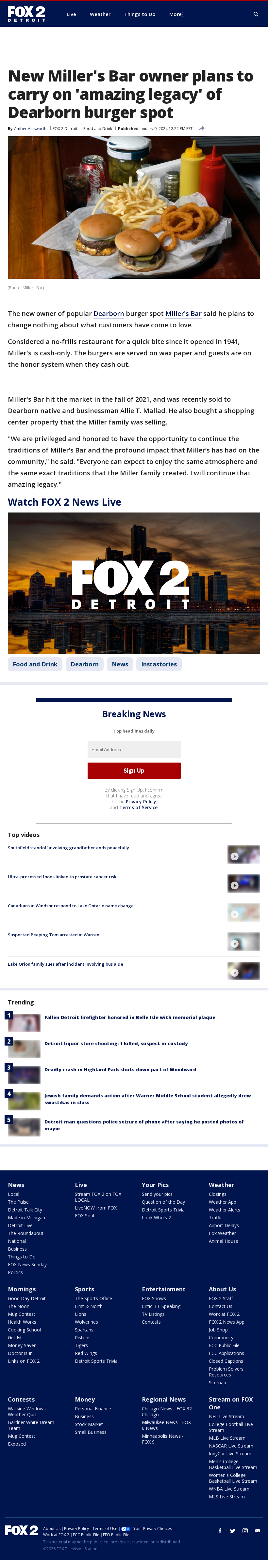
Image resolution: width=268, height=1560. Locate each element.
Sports (84, 1289)
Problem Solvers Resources (226, 1372)
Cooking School (24, 1330)
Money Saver (22, 1345)
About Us (222, 1289)
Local (13, 1194)
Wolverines (86, 1322)
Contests (151, 1322)
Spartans (84, 1330)
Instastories (159, 664)
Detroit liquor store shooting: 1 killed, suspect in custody (116, 1043)
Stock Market (89, 1424)
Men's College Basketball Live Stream (233, 1464)
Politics (15, 1272)
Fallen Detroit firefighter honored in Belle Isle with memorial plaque (129, 1017)
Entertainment (164, 1289)
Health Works (22, 1322)
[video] (243, 854)
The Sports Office (93, 1298)
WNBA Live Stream (229, 1489)
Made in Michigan (26, 1217)
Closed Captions (226, 1361)
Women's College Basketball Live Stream (233, 1478)
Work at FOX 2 (224, 1314)
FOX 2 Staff (221, 1298)
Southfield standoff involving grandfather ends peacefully (68, 848)
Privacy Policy (141, 801)
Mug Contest (21, 1314)
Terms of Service (138, 807)
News (120, 664)
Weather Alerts (224, 1210)
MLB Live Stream (227, 1438)
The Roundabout (25, 1233)
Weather (221, 1185)
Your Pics (155, 1185)
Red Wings (86, 1353)
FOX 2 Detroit (65, 128)
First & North (89, 1306)
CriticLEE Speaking (161, 1306)
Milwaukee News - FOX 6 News (166, 1425)
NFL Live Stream (226, 1416)
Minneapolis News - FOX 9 (163, 1439)
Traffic (216, 1217)
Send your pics (157, 1194)
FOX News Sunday (27, 1264)
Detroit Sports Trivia (163, 1210)
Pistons (83, 1337)
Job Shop (218, 1330)
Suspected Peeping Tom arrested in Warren (53, 935)
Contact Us (220, 1306)
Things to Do (22, 1257)
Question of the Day (163, 1202)
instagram (245, 1530)
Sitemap (217, 1382)
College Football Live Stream (231, 1427)
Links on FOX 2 (24, 1361)
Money (85, 1399)
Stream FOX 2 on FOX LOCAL (98, 1197)
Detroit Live (20, 1225)
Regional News (164, 1399)
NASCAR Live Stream (231, 1446)
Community (221, 1337)
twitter (232, 1530)
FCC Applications (226, 1353)
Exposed (17, 1444)
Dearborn (108, 313)
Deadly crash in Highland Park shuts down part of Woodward (120, 1069)
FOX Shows (154, 1298)
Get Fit (15, 1337)
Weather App (222, 1202)
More (175, 14)
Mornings (22, 1289)
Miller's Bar (183, 313)
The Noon (18, 1306)
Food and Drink (97, 128)
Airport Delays (224, 1225)
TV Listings (153, 1314)
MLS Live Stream (227, 1496)
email (257, 1530)
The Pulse (18, 1202)
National (17, 1241)
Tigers (81, 1345)
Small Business (91, 1432)
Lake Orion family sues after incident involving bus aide (65, 964)
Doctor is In (20, 1353)
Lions (80, 1314)
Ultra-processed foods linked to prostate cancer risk (62, 877)
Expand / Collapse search (256, 14)
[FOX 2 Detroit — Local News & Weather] (29, 14)
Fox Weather (222, 1233)
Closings (217, 1194)
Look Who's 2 (156, 1217)
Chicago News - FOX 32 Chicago (167, 1411)
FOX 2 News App (226, 1322)
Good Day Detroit (27, 1298)
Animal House (223, 1241)
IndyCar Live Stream (230, 1453)
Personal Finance (93, 1408)
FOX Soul (84, 1215)
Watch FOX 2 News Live (64, 502)
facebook (220, 1530)
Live (81, 1185)
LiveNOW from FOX (96, 1208)
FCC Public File (224, 1345)
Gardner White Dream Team (31, 1425)
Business (17, 1249)
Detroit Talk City (25, 1210)
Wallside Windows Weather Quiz (27, 1411)
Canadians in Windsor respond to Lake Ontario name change (71, 906)
